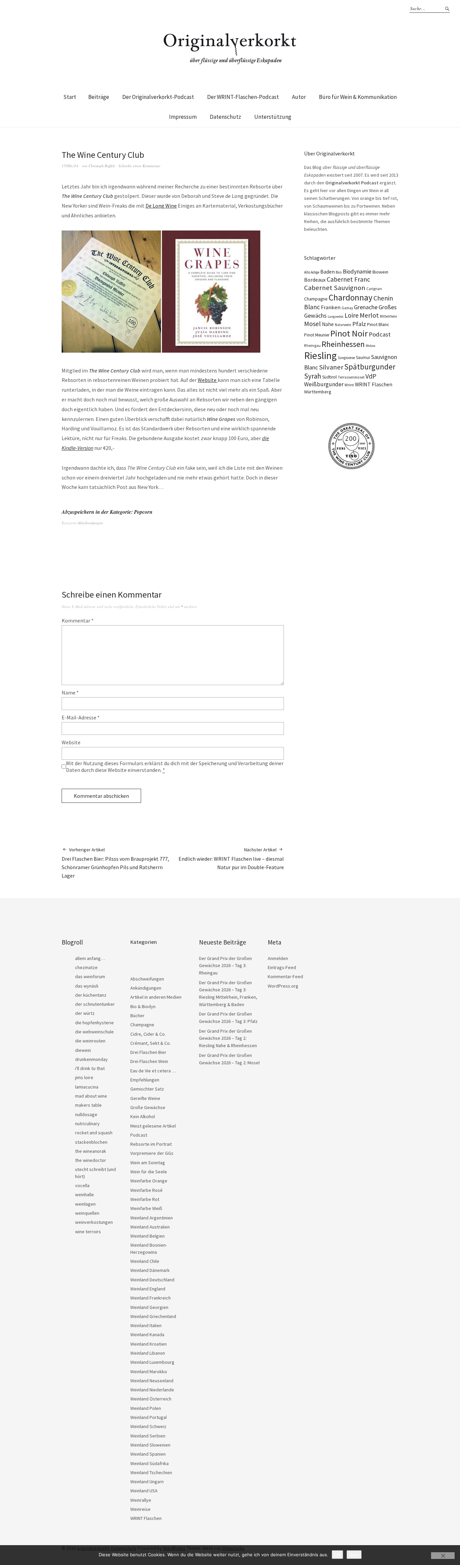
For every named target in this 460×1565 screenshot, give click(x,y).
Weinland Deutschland (152, 1280)
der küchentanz (90, 995)
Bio (339, 272)
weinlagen (85, 1204)
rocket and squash (93, 1133)
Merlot (369, 315)
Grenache (365, 307)
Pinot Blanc (378, 324)
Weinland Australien (150, 1227)
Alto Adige (311, 272)
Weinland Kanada (147, 1334)
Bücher (137, 1015)
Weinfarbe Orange (148, 1181)
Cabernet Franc (348, 279)
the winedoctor (90, 1160)
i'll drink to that (90, 1068)
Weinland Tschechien (151, 1472)
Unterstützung (272, 116)
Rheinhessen (343, 344)
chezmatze (86, 967)
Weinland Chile (144, 1261)
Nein (354, 1554)
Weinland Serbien (147, 1436)
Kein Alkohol (142, 1116)
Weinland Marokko (148, 1371)
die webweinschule (94, 1032)
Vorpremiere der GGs (151, 1153)
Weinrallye (140, 1500)
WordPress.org (283, 986)
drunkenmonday (91, 1059)
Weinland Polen (145, 1408)
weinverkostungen (94, 1222)
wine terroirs (88, 1232)
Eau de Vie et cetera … (153, 1071)
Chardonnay (350, 297)
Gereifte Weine (145, 1098)
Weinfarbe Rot (144, 1199)
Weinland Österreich (150, 1399)
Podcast (380, 334)
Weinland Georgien (149, 1307)
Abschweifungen (90, 522)
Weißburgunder (323, 384)
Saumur (363, 357)
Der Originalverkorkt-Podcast (158, 97)
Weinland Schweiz (148, 1426)
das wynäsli (86, 986)
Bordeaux (315, 280)
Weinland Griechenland (153, 1316)
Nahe (328, 324)
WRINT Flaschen (373, 384)
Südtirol (329, 377)
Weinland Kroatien (148, 1344)
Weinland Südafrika (149, 1463)
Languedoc (335, 316)
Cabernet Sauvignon (334, 287)
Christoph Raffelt (102, 165)
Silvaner (331, 367)
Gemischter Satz (147, 1089)
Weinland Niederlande (152, 1390)
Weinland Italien (146, 1325)
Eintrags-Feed (282, 967)
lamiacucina (86, 1087)
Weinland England (147, 1289)
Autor (299, 97)
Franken (330, 307)
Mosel (312, 323)
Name (70, 692)
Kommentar (78, 620)
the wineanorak (90, 1151)
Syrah (312, 376)
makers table (88, 1105)
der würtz (85, 1013)
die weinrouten (90, 1041)
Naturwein (343, 324)
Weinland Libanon (147, 1353)
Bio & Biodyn (143, 1006)
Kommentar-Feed (285, 976)
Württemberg (317, 392)
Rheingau (312, 345)
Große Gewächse (147, 1107)
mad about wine (91, 1096)
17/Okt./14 (70, 165)
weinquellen (87, 1213)
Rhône (370, 346)
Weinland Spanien (148, 1454)
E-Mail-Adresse (81, 717)
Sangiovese (346, 357)
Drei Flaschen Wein (149, 1061)
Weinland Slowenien (150, 1445)
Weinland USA (144, 1491)
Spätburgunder (369, 366)
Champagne (316, 299)
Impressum (183, 116)
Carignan (374, 288)
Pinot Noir (349, 333)
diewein (83, 1050)
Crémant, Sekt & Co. (150, 1043)
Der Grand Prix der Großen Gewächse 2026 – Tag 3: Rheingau (225, 965)
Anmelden (278, 958)
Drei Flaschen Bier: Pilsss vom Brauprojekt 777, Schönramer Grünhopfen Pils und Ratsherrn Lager (115, 863)
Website (208, 380)
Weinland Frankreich (150, 1298)
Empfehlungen (144, 1080)
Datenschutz (225, 116)
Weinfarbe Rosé (146, 1190)
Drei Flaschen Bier (148, 1052)
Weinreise (140, 1509)
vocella (82, 1185)
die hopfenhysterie (94, 1023)
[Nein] (443, 1555)
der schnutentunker (95, 1004)
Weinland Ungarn (147, 1482)
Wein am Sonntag (147, 1163)
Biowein (380, 272)
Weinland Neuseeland (151, 1381)
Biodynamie (357, 271)
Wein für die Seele (148, 1172)
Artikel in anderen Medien (156, 997)
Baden (327, 271)
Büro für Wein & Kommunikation (358, 97)
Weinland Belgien (147, 1236)
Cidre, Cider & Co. (148, 1034)
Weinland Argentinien (151, 1218)
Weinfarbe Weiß (146, 1208)
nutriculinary (87, 1124)
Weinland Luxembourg (152, 1362)
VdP (370, 376)
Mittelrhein (388, 316)
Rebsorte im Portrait (151, 1144)
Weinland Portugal (148, 1417)
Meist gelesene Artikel (153, 1126)
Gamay (347, 308)
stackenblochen (91, 1142)
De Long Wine (161, 205)
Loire (351, 315)
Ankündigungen (145, 988)
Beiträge (98, 97)
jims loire (84, 1077)
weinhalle (84, 1194)
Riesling (320, 355)
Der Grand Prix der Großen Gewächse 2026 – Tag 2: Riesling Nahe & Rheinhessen (228, 1038)
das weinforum (90, 976)
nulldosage (86, 1114)
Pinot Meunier (316, 335)
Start (69, 97)
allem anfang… (90, 958)
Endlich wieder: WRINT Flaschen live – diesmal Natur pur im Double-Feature (231, 858)
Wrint (349, 384)
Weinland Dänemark (150, 1270)
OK (337, 1554)
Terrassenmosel (351, 377)
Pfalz (359, 324)
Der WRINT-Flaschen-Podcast (243, 97)
